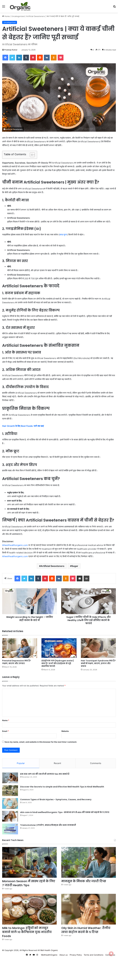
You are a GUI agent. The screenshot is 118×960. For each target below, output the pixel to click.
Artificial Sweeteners (52, 566)
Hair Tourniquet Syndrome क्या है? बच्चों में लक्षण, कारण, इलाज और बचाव (98, 663)
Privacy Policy (76, 955)
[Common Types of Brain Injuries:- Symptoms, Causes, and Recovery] (10, 803)
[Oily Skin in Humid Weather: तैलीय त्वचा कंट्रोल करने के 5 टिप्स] (88, 909)
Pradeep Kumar (10, 50)
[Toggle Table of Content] (31, 154)
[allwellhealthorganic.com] (20, 6)
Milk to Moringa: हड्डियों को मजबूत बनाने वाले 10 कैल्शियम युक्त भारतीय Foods (27, 932)
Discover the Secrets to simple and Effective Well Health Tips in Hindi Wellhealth (62, 786)
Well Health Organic (49, 950)
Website (65, 731)
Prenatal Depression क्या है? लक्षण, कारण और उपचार (16, 662)
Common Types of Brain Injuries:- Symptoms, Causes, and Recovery (55, 799)
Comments (95, 763)
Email (5, 731)
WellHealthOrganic (49, 955)
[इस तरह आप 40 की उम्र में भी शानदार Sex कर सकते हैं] (10, 777)
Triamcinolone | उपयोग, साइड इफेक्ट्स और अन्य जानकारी (48, 825)
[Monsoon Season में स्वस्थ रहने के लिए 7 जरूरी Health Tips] (29, 862)
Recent (57, 763)
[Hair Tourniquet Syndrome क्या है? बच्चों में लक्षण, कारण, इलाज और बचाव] (98, 648)
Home (7, 16)
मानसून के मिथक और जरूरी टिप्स (83, 881)
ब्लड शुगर (63, 234)
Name (5, 720)
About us (63, 955)
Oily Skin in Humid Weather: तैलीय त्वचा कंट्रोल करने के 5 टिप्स (85, 930)
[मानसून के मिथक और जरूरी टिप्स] (88, 862)
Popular (21, 763)
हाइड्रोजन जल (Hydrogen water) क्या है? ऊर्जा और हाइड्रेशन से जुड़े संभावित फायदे (57, 663)
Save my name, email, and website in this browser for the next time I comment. (41, 742)
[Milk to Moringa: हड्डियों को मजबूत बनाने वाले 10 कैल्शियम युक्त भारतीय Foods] (29, 909)
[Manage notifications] (111, 953)
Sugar (75, 566)
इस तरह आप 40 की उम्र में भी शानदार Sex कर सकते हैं (44, 773)
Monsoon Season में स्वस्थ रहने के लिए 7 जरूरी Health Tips (28, 883)
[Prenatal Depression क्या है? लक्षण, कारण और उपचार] (19, 648)
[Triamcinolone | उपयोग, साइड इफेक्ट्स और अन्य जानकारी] (10, 829)
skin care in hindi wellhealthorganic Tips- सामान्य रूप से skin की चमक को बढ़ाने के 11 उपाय (64, 812)
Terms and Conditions (93, 955)
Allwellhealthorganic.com (15, 545)
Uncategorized (18, 16)
